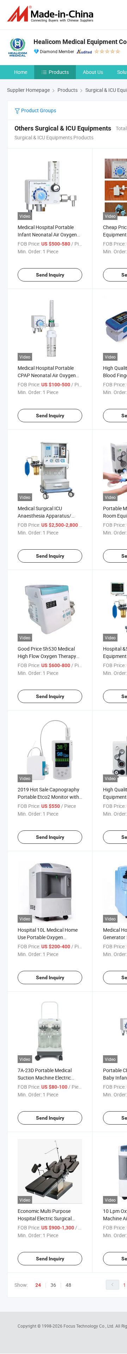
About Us (93, 72)
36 (53, 1285)
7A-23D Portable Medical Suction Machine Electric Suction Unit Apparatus (45, 1077)
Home (20, 72)
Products (59, 72)
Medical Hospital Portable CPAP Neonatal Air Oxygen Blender (47, 375)
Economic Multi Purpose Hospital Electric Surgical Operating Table (45, 1218)
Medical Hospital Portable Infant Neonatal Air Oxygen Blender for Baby (47, 234)
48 (68, 1285)
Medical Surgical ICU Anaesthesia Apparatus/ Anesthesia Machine (44, 515)
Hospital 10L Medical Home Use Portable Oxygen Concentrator (48, 937)
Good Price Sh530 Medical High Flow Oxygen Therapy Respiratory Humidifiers (47, 656)
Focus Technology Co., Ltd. (89, 1326)
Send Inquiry (50, 275)
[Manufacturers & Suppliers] (51, 14)
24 (38, 1285)
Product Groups (38, 110)
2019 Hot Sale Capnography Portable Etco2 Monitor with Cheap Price (48, 797)
